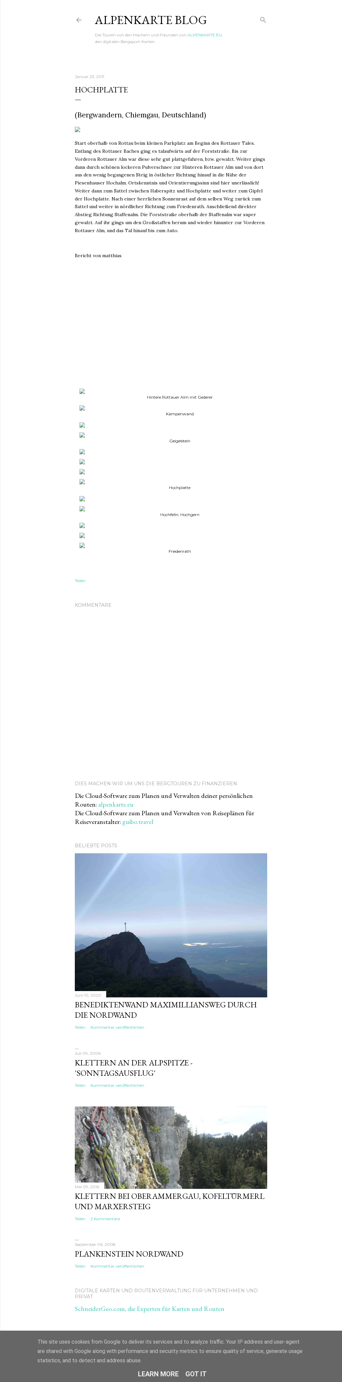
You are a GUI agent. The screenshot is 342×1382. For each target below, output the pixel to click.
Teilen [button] (80, 580)
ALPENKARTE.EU (204, 34)
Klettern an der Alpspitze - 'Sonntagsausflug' (134, 1067)
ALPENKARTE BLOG (151, 20)
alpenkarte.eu (116, 804)
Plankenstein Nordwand (129, 1254)
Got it (196, 1374)
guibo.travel (137, 821)
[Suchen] (263, 18)
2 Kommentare (105, 1218)
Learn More (158, 1374)
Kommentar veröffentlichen (117, 1027)
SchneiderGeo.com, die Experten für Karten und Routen (149, 1308)
